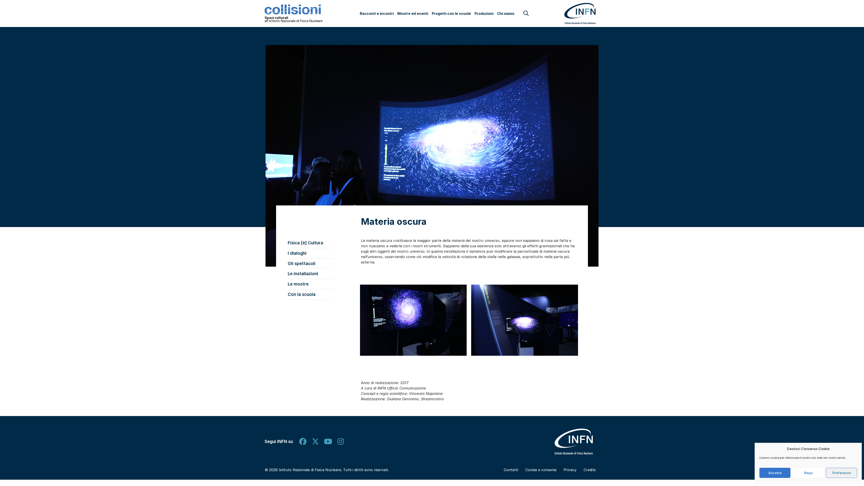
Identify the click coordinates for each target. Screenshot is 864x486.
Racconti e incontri (377, 13)
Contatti (511, 470)
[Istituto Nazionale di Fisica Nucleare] (574, 441)
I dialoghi (297, 253)
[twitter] (315, 441)
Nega (808, 473)
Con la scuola (301, 294)
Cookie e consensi (540, 470)
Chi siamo (505, 13)
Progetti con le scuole (451, 13)
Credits (590, 470)
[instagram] (340, 441)
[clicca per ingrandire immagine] (413, 320)
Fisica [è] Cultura (305, 242)
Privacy (570, 470)
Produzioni (484, 13)
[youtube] (328, 441)
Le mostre (298, 284)
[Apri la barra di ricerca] (526, 13)
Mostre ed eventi (412, 13)
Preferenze (841, 473)
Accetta (775, 473)
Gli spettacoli (301, 263)
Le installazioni (303, 273)
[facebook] (302, 441)
